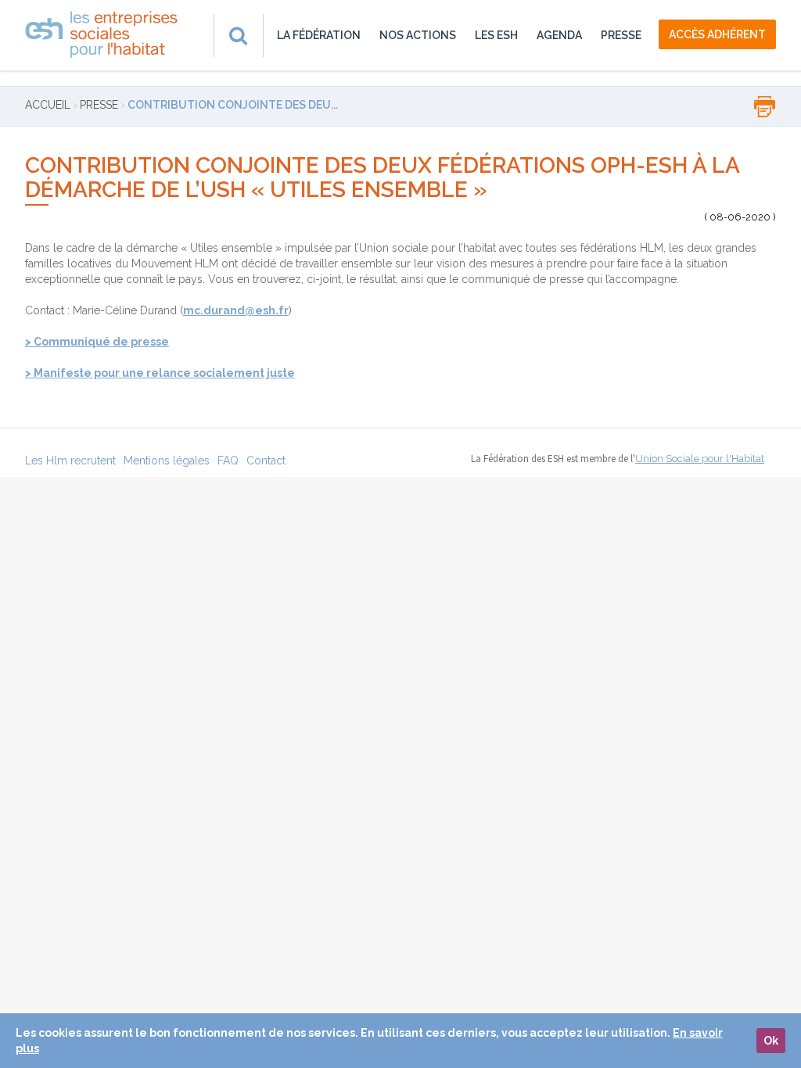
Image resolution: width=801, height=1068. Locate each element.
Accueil (47, 105)
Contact (266, 460)
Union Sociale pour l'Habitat (699, 458)
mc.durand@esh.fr (236, 310)
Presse (621, 35)
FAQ (228, 460)
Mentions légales (167, 460)
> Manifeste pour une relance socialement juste (160, 373)
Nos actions (417, 35)
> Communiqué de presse (97, 341)
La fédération (319, 35)
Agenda (559, 35)
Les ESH (496, 35)
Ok (770, 1040)
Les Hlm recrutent (70, 460)
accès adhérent (717, 34)
